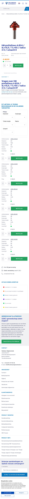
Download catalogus (7, 407)
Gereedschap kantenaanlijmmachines (12, 441)
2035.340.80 (14, 239)
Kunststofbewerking (7, 421)
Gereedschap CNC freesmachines (11, 444)
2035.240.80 (14, 164)
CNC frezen (5, 433)
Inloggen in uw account (8, 395)
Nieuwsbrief (5, 410)
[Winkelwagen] (26, 3)
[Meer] (10, 65)
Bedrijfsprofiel (6, 375)
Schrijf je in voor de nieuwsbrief (14, 474)
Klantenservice (6, 398)
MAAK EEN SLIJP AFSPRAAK (11, 341)
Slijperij (4, 378)
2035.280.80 (14, 214)
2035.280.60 (14, 189)
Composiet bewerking (7, 427)
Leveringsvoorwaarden (8, 404)
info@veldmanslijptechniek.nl (13, 365)
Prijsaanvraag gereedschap (9, 456)
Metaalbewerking (6, 424)
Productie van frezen (7, 381)
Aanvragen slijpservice (8, 387)
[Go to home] (10, 3)
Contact (4, 372)
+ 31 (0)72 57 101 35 (9, 363)
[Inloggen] (23, 3)
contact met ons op (7, 92)
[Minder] (4, 65)
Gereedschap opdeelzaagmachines (11, 447)
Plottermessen (6, 430)
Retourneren (5, 401)
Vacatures (4, 384)
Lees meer (4, 77)
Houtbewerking (6, 418)
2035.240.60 (14, 139)
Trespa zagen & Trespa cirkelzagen (11, 453)
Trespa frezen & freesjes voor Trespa (12, 450)
